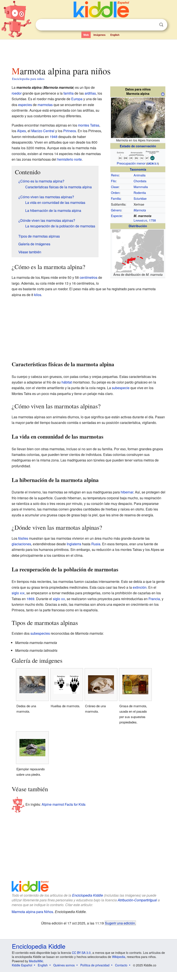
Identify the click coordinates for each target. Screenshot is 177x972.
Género (116, 210)
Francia (154, 598)
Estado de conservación (138, 146)
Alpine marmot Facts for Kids (63, 804)
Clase (115, 186)
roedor (17, 93)
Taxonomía (138, 169)
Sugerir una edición (120, 923)
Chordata (140, 181)
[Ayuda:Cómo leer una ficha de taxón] (162, 94)
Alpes (21, 130)
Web (86, 35)
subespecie (121, 387)
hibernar (127, 492)
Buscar (161, 25)
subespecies (40, 633)
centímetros (88, 277)
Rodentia (140, 192)
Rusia (95, 543)
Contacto (121, 965)
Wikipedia (118, 957)
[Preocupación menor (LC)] (138, 155)
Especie (116, 215)
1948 (53, 136)
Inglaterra (74, 543)
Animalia (139, 175)
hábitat (67, 382)
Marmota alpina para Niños (32, 911)
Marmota (140, 210)
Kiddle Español (22, 965)
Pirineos (69, 130)
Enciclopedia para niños (28, 78)
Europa (76, 98)
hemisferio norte (69, 159)
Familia (116, 198)
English (114, 35)
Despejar (152, 25)
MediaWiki (36, 961)
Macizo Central (42, 130)
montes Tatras (88, 125)
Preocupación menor (131, 163)
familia (68, 93)
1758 (152, 220)
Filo (113, 181)
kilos (37, 294)
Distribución (138, 226)
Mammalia (141, 186)
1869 (30, 598)
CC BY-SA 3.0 (81, 952)
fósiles (23, 538)
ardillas (90, 93)
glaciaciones (21, 543)
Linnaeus (140, 220)
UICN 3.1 (152, 163)
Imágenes (99, 35)
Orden (115, 192)
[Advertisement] (89, 51)
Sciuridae (140, 198)
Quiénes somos (64, 965)
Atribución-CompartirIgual (137, 899)
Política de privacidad (94, 965)
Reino (115, 175)
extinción (140, 587)
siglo (18, 592)
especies (25, 104)
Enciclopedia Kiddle (87, 895)
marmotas (45, 104)
